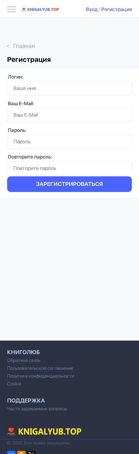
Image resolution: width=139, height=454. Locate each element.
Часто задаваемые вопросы (37, 408)
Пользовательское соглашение (40, 368)
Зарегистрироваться (69, 184)
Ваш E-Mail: (21, 103)
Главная (24, 46)
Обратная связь (23, 360)
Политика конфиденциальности (40, 376)
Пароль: (17, 130)
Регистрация (116, 9)
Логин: (16, 77)
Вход (92, 9)
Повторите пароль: (30, 157)
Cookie (14, 383)
